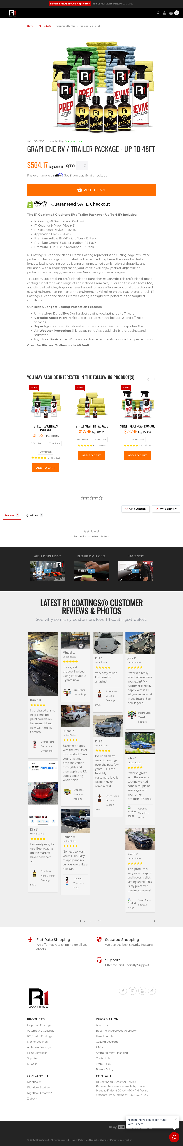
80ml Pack (45, 451)
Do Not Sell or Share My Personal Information (109, 1139)
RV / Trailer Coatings (39, 1036)
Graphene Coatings (39, 1025)
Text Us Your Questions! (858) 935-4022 (113, 3)
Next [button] (154, 379)
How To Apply (104, 1036)
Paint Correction (37, 1052)
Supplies (32, 1058)
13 (100, 921)
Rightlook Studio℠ (38, 1087)
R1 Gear (32, 1064)
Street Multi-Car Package (137, 426)
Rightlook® (34, 1082)
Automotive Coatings (40, 1030)
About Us (102, 1025)
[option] (46, 430)
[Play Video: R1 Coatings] (47, 571)
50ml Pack (54, 443)
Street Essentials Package (46, 428)
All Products (45, 25)
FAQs (99, 1047)
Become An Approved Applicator (70, 3)
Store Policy (103, 1064)
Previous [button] (148, 379)
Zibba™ (32, 1098)
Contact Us (103, 1058)
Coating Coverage (107, 1041)
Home (30, 25)
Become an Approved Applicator (116, 1030)
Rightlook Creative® (40, 1093)
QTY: (70, 166)
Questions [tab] (32, 515)
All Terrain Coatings (39, 1047)
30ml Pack (37, 443)
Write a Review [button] (168, 508)
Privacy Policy (104, 1069)
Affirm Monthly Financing (112, 1052)
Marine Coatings (37, 1041)
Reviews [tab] (9, 515)
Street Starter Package (92, 426)
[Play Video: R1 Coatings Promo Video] (91, 571)
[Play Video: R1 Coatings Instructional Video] (135, 571)
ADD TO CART (95, 190)
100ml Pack (137, 439)
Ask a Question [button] (137, 508)
